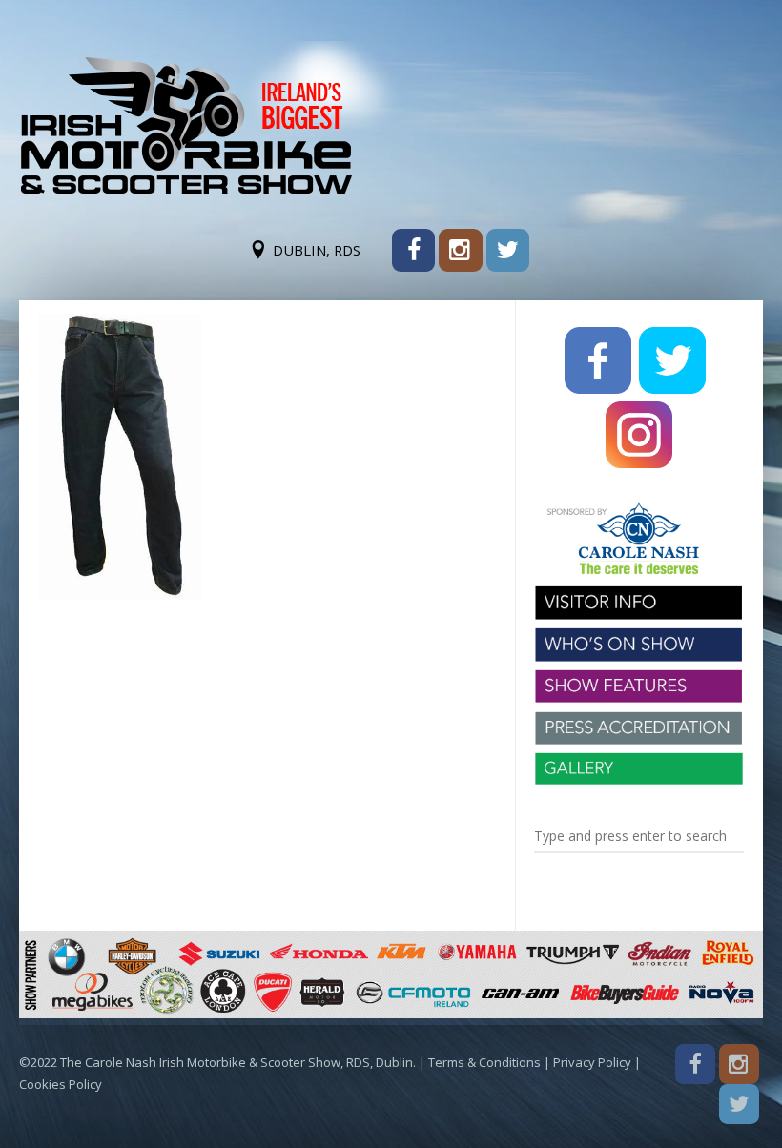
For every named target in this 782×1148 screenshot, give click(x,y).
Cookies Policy (60, 1084)
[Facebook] (413, 250)
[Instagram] (460, 250)
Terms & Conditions (484, 1062)
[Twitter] (507, 250)
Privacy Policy (592, 1062)
